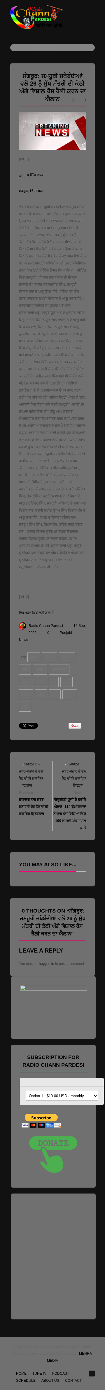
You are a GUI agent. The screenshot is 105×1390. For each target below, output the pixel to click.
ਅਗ (33, 657)
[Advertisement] (52, 1255)
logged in (46, 964)
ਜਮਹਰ (27, 682)
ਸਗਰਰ (67, 657)
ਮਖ (66, 682)
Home (21, 1373)
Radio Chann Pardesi (46, 626)
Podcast (60, 1373)
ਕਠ (25, 669)
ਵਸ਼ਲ (69, 694)
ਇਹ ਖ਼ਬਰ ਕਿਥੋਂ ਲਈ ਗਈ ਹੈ (36, 613)
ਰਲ (54, 694)
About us (50, 1381)
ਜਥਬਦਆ (59, 669)
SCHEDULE (26, 1381)
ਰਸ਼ (41, 694)
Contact (73, 1381)
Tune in (39, 1373)
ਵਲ (25, 707)
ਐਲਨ (49, 657)
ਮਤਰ (26, 694)
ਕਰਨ (40, 669)
